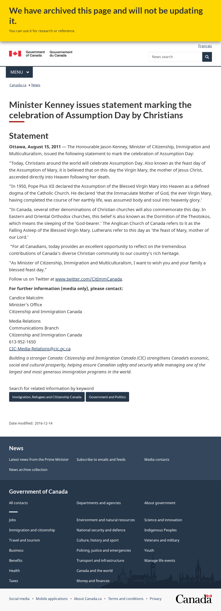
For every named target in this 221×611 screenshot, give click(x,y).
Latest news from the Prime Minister (39, 459)
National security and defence (101, 530)
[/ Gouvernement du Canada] (40, 54)
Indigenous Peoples (160, 530)
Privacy (155, 598)
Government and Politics (107, 397)
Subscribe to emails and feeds (101, 459)
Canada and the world (95, 570)
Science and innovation (163, 520)
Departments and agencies (99, 502)
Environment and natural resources (106, 520)
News (35, 85)
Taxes (13, 580)
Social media (19, 598)
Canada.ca (17, 85)
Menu (17, 72)
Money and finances (93, 580)
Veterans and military (161, 540)
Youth (149, 550)
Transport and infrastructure (100, 560)
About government (159, 502)
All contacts (18, 502)
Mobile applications (52, 598)
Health (14, 570)
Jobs (12, 520)
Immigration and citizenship (32, 530)
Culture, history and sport (98, 540)
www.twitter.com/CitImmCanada (88, 279)
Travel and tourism (24, 540)
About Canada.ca (88, 598)
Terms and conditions (126, 598)
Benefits (15, 560)
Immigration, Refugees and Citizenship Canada (46, 397)
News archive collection (28, 469)
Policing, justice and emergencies (104, 550)
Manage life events (159, 560)
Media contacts (156, 459)
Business (16, 550)
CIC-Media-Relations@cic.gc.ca (40, 349)
